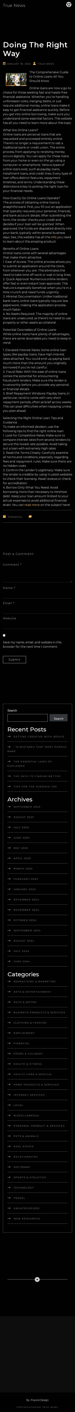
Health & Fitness (28, 1064)
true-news (46, 64)
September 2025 (27, 806)
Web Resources (27, 1218)
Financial (15, 517)
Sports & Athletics (30, 1177)
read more (32, 505)
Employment (24, 1033)
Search (12, 710)
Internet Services (29, 1094)
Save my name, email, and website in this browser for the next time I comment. (32, 644)
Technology (24, 1187)
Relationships (26, 1156)
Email (8, 603)
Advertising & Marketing (35, 981)
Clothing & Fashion (30, 1022)
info (53, 237)
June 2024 (22, 961)
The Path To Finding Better (37, 776)
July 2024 (21, 951)
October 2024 (25, 920)
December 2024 (26, 899)
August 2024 (24, 940)
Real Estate (24, 1146)
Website (10, 618)
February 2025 (26, 879)
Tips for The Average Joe (35, 786)
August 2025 (24, 817)
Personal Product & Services (39, 1125)
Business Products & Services (39, 1012)
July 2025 (21, 827)
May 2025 (21, 848)
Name (9, 588)
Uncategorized (27, 1208)
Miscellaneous (26, 1115)
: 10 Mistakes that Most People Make (37, 749)
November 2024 (27, 909)
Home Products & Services (36, 1084)
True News (14, 5)
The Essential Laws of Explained (29, 763)
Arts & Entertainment (32, 991)
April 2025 (22, 858)
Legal (18, 1105)
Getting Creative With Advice (39, 736)
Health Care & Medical (33, 1074)
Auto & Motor (25, 1002)
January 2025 (25, 889)
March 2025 (23, 868)
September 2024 (27, 930)
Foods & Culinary (28, 1053)
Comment (12, 564)
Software (22, 1167)
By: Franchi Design (37, 1400)
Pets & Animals (26, 1136)
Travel (19, 1198)
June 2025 (22, 837)
